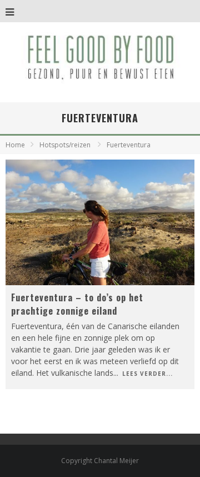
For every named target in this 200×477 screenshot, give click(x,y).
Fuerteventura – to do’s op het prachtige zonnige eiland (77, 304)
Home (15, 145)
